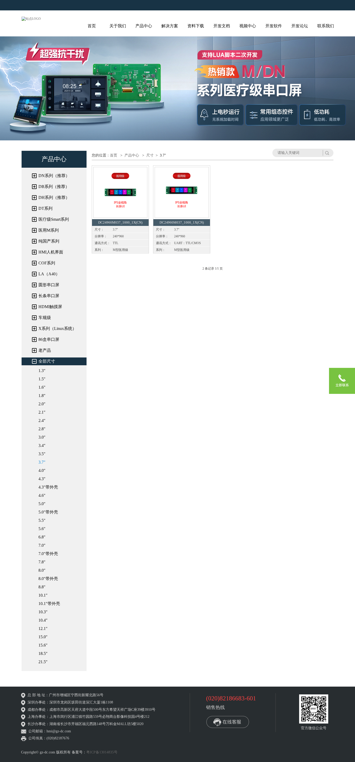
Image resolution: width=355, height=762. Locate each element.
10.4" (43, 620)
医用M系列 (48, 230)
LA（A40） (49, 274)
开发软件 (273, 26)
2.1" (41, 412)
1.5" (41, 379)
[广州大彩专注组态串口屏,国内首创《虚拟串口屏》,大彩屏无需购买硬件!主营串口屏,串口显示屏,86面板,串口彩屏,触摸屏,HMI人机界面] (31, 18)
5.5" (41, 520)
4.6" (41, 495)
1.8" (41, 395)
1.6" (41, 387)
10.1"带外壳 (49, 603)
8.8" (41, 587)
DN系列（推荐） (54, 175)
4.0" (41, 470)
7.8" (41, 562)
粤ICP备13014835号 (101, 752)
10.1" (43, 595)
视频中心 (247, 26)
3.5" (41, 454)
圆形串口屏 (48, 285)
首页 (92, 26)
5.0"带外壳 (48, 512)
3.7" (41, 462)
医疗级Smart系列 (53, 219)
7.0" (41, 545)
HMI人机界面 (50, 252)
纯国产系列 (48, 241)
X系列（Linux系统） (57, 328)
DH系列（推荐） (54, 197)
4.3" (41, 479)
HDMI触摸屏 (50, 306)
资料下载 (195, 26)
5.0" (41, 504)
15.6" (43, 645)
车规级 (44, 317)
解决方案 (169, 26)
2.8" (41, 429)
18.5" (43, 653)
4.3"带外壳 (48, 487)
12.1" (43, 628)
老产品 (44, 350)
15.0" (43, 637)
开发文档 (221, 26)
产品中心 (143, 26)
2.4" (41, 420)
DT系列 (45, 208)
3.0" (41, 437)
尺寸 (150, 155)
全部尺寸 (46, 361)
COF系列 (46, 263)
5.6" (41, 528)
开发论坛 (299, 26)
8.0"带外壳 (48, 578)
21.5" (43, 662)
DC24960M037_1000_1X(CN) (120, 222)
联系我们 (325, 26)
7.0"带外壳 (48, 553)
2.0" (41, 404)
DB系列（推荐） (53, 186)
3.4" (41, 445)
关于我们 (117, 26)
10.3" (43, 612)
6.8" (41, 537)
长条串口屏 (48, 296)
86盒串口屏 (48, 339)
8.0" (41, 570)
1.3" (41, 370)
